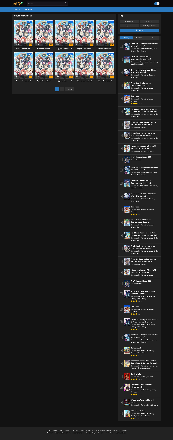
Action (138, 49)
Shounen (144, 51)
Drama (146, 62)
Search (140, 30)
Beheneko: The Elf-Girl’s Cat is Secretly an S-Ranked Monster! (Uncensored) (144, 363)
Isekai (155, 49)
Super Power (145, 416)
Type (128, 26)
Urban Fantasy (141, 299)
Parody (133, 416)
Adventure (139, 62)
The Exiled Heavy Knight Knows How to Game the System (143, 134)
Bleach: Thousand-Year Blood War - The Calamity (143, 71)
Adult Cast (144, 296)
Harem (153, 390)
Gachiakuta (136, 374)
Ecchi (150, 62)
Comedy (144, 49)
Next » (69, 89)
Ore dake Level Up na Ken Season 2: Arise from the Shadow (144, 321)
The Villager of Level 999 (141, 157)
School (149, 405)
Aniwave (50, 433)
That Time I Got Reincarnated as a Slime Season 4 (144, 45)
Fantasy (149, 49)
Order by (149, 26)
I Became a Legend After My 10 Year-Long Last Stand (143, 147)
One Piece (135, 96)
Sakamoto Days (137, 348)
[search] (66, 4)
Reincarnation (135, 51)
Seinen (148, 368)
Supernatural (135, 77)
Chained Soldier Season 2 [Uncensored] (141, 386)
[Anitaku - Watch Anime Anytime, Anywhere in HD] (17, 5)
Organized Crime (136, 353)
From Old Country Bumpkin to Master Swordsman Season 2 (143, 123)
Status (148, 21)
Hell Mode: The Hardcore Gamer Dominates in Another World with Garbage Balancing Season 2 (145, 111)
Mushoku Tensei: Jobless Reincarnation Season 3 (141, 58)
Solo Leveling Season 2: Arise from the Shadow (143, 292)
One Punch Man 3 (138, 411)
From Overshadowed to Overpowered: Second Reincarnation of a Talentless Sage (143, 86)
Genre (128, 21)
